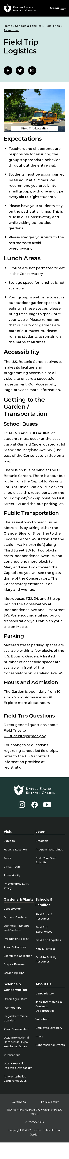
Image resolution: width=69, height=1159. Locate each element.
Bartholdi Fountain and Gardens (16, 928)
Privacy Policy (50, 1101)
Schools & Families (28, 26)
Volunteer (42, 1019)
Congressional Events (50, 1045)
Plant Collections (15, 947)
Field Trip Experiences (44, 929)
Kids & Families (46, 948)
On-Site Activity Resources (46, 959)
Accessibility (12, 875)
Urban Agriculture (15, 999)
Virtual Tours (12, 866)
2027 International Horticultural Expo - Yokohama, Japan (17, 1042)
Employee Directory (49, 1028)
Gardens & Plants (18, 899)
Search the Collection (18, 956)
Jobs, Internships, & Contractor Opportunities (49, 1006)
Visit (8, 832)
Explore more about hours (27, 703)
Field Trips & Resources (44, 916)
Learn (40, 832)
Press (39, 1036)
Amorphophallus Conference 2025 (15, 1079)
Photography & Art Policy (16, 886)
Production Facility (16, 938)
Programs (42, 841)
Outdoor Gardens (15, 917)
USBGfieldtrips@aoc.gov (24, 736)
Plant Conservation (16, 1029)
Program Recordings (49, 849)
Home (8, 26)
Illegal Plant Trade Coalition (16, 1018)
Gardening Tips (14, 973)
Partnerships (12, 1007)
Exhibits (9, 841)
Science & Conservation (15, 987)
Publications (12, 1055)
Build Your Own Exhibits (46, 860)
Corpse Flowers (14, 964)
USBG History (45, 993)
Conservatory (13, 908)
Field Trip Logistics (48, 940)
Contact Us (19, 1101)
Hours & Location (15, 849)
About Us (43, 984)
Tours (7, 858)
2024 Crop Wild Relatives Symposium (18, 1066)
